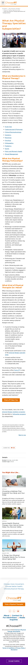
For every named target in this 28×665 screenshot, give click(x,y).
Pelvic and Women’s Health (13, 151)
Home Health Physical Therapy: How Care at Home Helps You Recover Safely (12, 525)
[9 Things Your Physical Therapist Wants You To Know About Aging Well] (14, 545)
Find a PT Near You (11, 400)
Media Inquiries (17, 619)
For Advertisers (10, 618)
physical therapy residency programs (13, 412)
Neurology (8, 138)
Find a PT (17, 370)
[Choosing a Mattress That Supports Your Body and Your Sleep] (14, 481)
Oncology (8, 140)
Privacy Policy (20, 648)
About (6, 615)
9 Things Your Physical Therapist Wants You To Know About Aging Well (13, 557)
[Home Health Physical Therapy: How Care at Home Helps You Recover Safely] (14, 513)
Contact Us (17, 615)
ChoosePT (4, 8)
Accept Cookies (14, 661)
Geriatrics (8, 135)
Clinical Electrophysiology (13, 132)
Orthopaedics (9, 143)
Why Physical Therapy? (14, 8)
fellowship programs (19, 414)
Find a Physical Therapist (14, 604)
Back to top (22, 435)
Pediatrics (8, 146)
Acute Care (8, 127)
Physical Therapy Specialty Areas (12, 10)
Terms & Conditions (9, 648)
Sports (7, 149)
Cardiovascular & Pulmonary (14, 129)
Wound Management (11, 154)
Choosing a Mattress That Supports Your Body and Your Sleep (13, 493)
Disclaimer (14, 649)
